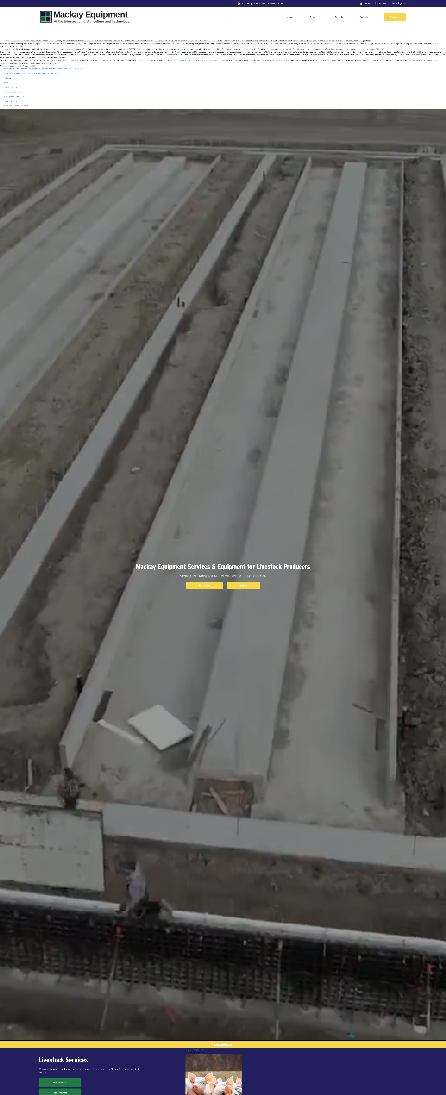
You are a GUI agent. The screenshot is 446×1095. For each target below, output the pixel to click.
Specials (364, 17)
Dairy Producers (59, 1082)
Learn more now (11, 101)
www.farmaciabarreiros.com (16, 106)
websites (7, 78)
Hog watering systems (194, 1049)
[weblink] (74, 60)
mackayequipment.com (14, 96)
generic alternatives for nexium (184, 60)
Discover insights (11, 87)
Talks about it (177, 43)
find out (7, 82)
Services (313, 17)
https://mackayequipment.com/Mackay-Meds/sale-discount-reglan (32, 73)
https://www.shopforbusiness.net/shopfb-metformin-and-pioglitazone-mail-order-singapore (43, 69)
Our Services (204, 585)
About (289, 17)
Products (339, 17)
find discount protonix (13, 92)
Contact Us (395, 17)
